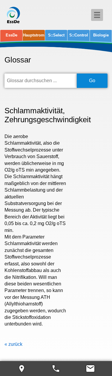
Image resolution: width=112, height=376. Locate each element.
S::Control (78, 35)
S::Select (56, 35)
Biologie (101, 35)
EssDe (11, 35)
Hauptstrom (34, 35)
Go (92, 80)
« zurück (13, 344)
